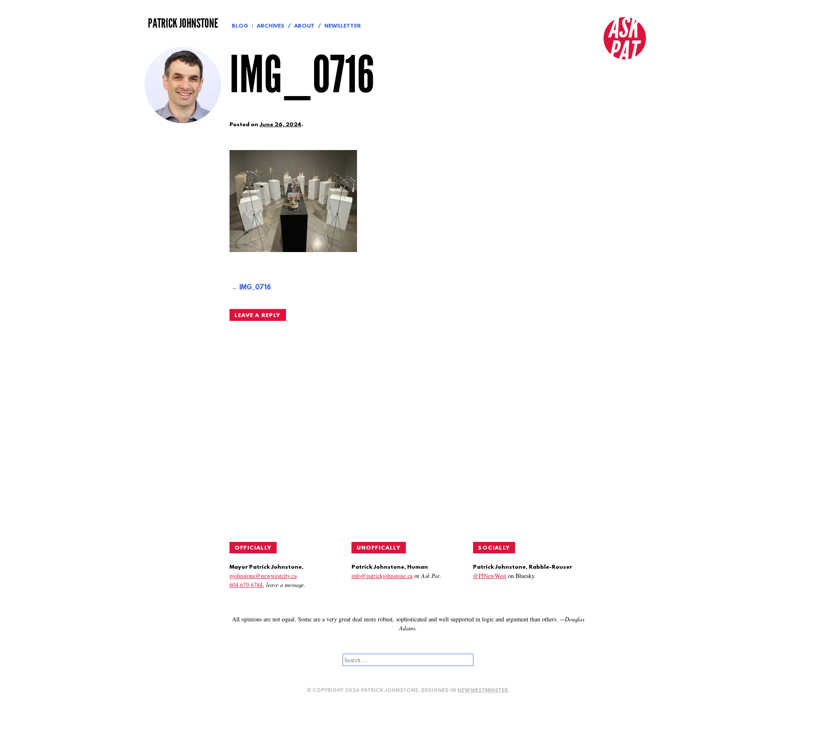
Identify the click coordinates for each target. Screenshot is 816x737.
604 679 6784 (246, 585)
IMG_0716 (255, 288)
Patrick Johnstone (183, 23)
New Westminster (482, 691)
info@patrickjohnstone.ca (382, 576)
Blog (240, 26)
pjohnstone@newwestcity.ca (263, 576)
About (304, 26)
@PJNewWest (489, 576)
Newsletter (342, 26)
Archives (270, 26)
